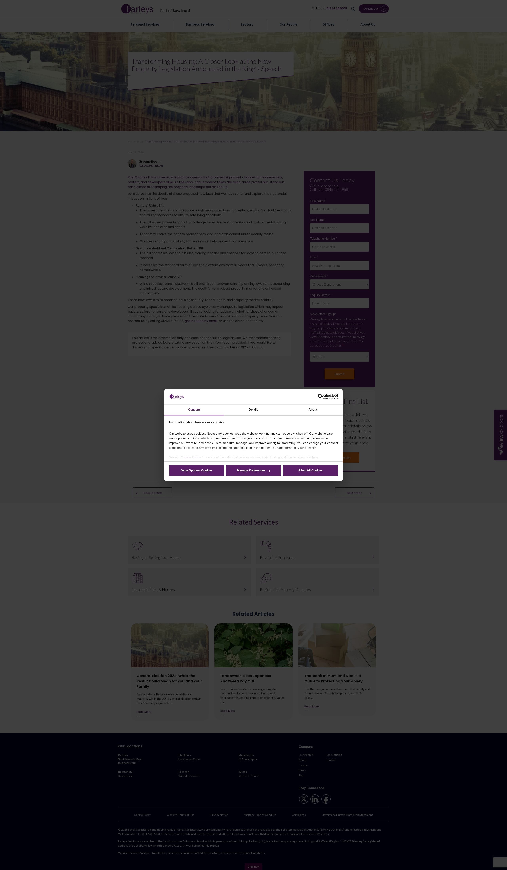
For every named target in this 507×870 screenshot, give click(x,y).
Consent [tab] (194, 409)
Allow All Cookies (310, 470)
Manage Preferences (251, 470)
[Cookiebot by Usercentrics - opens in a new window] (321, 397)
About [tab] (313, 409)
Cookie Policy (191, 457)
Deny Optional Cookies (197, 470)
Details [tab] (253, 409)
